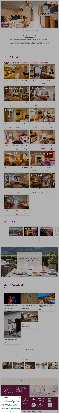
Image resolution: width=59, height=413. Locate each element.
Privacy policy (8, 411)
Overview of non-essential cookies (10, 410)
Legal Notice (12, 411)
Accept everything (14, 408)
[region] (10, 402)
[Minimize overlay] (19, 397)
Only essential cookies (5, 408)
